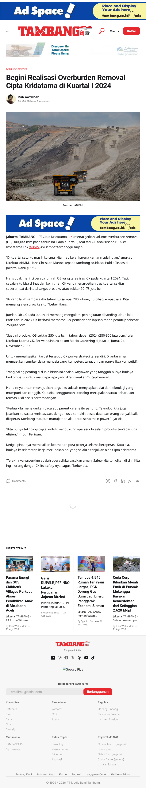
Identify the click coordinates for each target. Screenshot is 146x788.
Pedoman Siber (45, 774)
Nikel (9, 724)
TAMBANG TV (14, 744)
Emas (9, 714)
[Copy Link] (137, 481)
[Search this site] (102, 31)
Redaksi (76, 774)
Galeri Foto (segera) (110, 754)
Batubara (11, 709)
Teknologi (57, 744)
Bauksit (10, 729)
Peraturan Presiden (109, 714)
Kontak (63, 774)
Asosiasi (57, 759)
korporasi (57, 709)
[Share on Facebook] (115, 481)
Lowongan (104, 749)
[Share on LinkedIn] (123, 481)
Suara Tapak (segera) (111, 759)
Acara (55, 719)
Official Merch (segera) (112, 744)
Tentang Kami (24, 774)
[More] (8, 31)
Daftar (131, 31)
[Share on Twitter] (108, 481)
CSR (54, 714)
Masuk (114, 31)
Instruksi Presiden (108, 719)
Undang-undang (108, 709)
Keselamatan (60, 749)
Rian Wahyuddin (28, 97)
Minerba (57, 754)
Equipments (13, 749)
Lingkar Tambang (108, 764)
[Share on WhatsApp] (130, 481)
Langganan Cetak (96, 774)
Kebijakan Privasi (120, 774)
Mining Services (16, 69)
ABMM (34, 247)
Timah (9, 719)
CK (70, 237)
